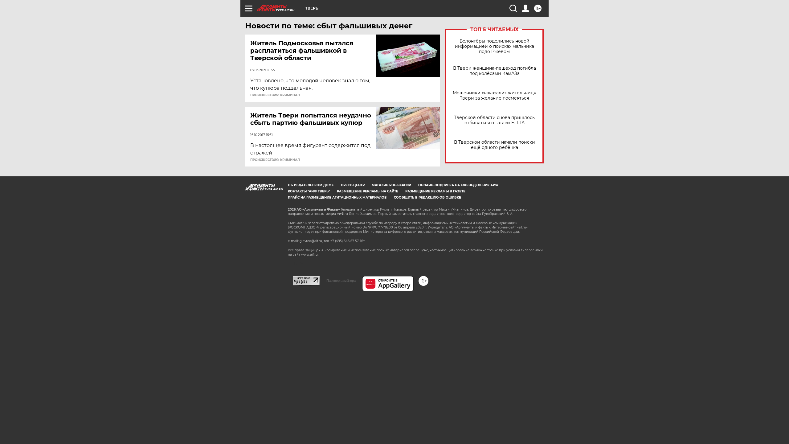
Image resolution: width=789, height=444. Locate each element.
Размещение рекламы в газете (435, 191)
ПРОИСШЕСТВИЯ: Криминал (275, 95)
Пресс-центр (353, 185)
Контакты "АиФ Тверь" (309, 191)
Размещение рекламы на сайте (367, 191)
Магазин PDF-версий (391, 185)
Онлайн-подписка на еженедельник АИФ (458, 185)
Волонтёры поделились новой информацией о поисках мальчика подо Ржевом (494, 46)
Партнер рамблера (341, 280)
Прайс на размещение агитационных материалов (337, 197)
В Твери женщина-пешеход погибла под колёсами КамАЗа (494, 71)
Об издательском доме (311, 185)
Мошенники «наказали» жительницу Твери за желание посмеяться (494, 95)
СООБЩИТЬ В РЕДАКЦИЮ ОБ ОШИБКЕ (427, 197)
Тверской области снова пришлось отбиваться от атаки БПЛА (494, 120)
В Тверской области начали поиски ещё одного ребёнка (494, 145)
